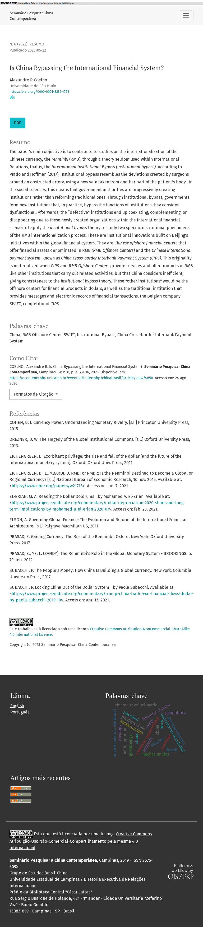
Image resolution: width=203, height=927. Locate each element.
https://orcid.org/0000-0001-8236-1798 (39, 92)
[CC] (21, 833)
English (17, 705)
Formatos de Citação (34, 394)
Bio (12, 97)
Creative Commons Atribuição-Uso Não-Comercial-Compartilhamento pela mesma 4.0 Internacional (81, 840)
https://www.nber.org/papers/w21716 (47, 485)
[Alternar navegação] (186, 15)
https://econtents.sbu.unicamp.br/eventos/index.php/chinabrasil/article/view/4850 (81, 378)
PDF (17, 122)
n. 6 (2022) (18, 44)
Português (19, 712)
